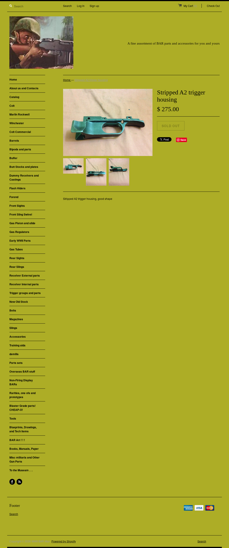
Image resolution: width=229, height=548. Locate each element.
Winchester (16, 123)
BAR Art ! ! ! (17, 440)
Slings (13, 328)
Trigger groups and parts (25, 293)
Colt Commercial (20, 132)
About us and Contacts (23, 88)
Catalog (14, 97)
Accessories (17, 337)
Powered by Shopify (63, 541)
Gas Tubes (16, 249)
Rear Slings (16, 267)
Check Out (213, 6)
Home (13, 79)
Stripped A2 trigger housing (91, 80)
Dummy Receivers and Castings (24, 177)
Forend (13, 197)
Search (67, 6)
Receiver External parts (24, 275)
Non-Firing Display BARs (21, 382)
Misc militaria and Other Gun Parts (24, 459)
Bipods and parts (20, 149)
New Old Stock (18, 302)
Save (183, 139)
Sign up (94, 6)
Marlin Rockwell (19, 114)
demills (14, 354)
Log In (81, 6)
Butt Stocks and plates (23, 167)
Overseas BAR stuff (22, 371)
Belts (12, 310)
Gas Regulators (19, 232)
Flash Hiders (17, 188)
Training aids (17, 345)
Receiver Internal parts (24, 284)
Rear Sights (16, 258)
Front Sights (17, 206)
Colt (12, 106)
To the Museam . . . (21, 470)
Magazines (16, 319)
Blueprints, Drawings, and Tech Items (23, 429)
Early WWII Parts (20, 241)
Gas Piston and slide (22, 223)
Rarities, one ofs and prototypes (22, 395)
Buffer (13, 158)
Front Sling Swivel (20, 214)
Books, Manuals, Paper (24, 449)
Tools (12, 418)
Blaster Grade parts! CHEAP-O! (22, 408)
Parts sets (16, 363)
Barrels (14, 141)
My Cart (190, 6)
